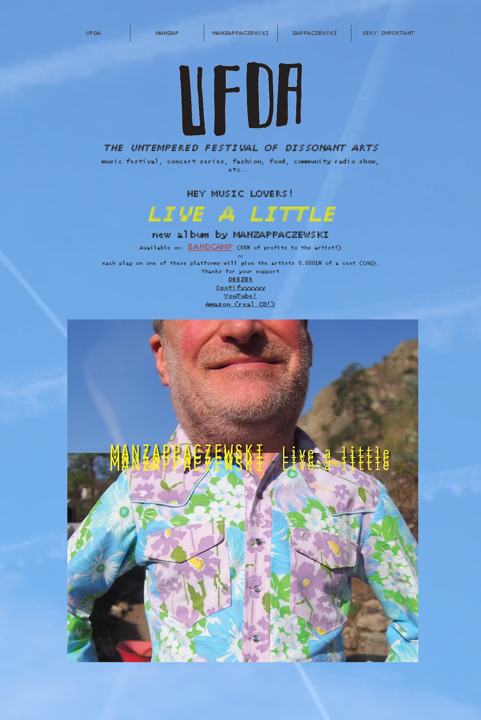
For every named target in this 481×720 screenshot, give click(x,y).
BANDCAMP (210, 246)
